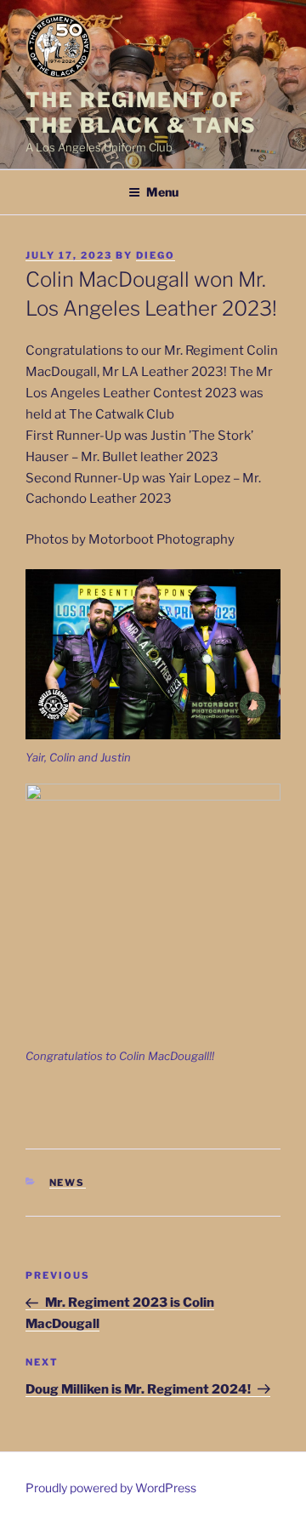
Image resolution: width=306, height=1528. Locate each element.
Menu (162, 192)
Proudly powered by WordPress (111, 1487)
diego (155, 255)
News (67, 1183)
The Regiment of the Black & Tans (141, 113)
